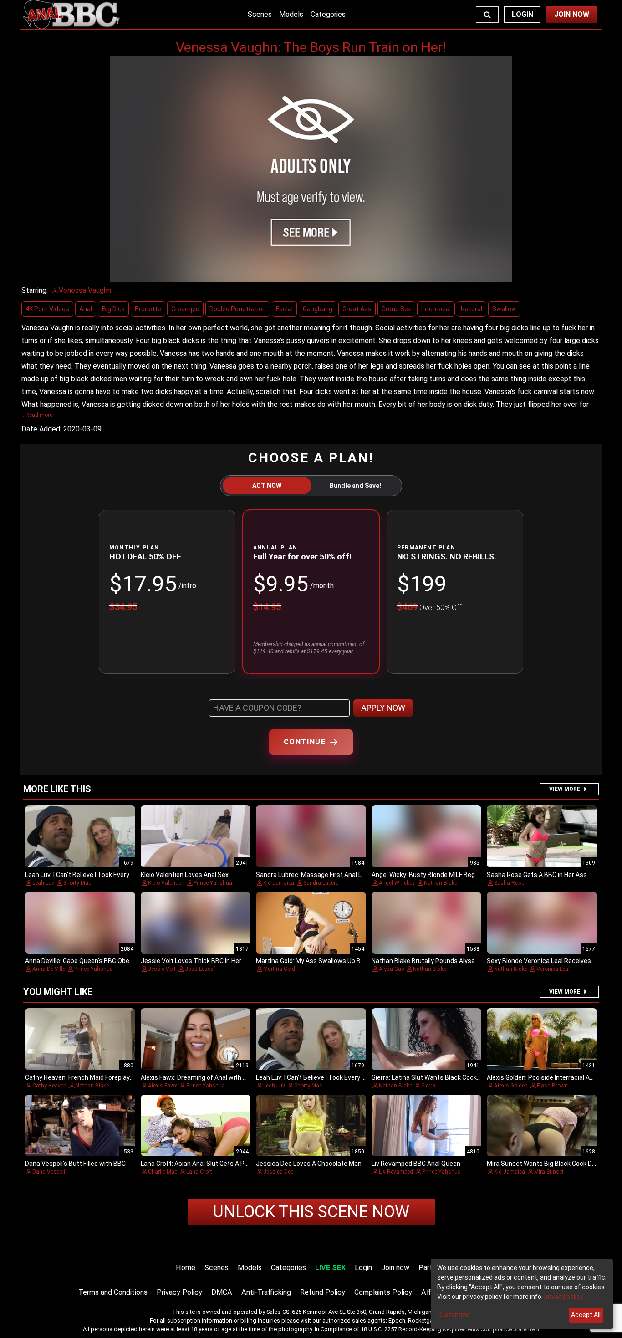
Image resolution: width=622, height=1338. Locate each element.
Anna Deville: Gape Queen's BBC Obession (85, 960)
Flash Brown (552, 1085)
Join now (395, 1267)
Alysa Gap (391, 969)
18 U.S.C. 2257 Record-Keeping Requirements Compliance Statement (450, 1329)
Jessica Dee (278, 1172)
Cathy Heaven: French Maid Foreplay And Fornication (101, 1077)
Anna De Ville (48, 969)
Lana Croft (199, 1172)
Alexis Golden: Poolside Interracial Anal (542, 1077)
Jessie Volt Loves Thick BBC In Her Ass (197, 960)
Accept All (586, 1314)
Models (291, 14)
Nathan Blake (440, 883)
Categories (328, 14)
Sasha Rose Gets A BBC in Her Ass (537, 874)
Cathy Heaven (49, 1085)
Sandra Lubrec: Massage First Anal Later (315, 874)
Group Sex (396, 309)
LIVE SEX (330, 1267)
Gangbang (317, 309)
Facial (284, 309)
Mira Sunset (549, 1172)
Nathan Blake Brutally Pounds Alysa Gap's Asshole (444, 960)
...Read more (36, 415)
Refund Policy (322, 1292)
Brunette (148, 309)
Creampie (185, 309)
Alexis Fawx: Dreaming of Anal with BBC (198, 1077)
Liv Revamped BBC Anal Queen (416, 1163)
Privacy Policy (179, 1292)
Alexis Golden (511, 1085)
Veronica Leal (553, 969)
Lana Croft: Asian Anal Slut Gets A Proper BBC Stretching (223, 1163)
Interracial (436, 309)
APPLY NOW (383, 708)
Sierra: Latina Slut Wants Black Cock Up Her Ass (441, 1077)
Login (522, 14)
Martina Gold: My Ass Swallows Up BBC (312, 960)
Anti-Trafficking (266, 1292)
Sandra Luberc (320, 883)
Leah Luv (43, 883)
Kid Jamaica (278, 883)
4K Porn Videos (47, 309)
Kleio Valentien (166, 883)
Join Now (571, 14)
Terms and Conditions (113, 1292)
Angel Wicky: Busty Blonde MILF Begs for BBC (437, 874)
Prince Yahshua (213, 883)
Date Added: (41, 429)
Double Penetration (237, 309)
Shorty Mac (77, 883)
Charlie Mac (162, 1172)
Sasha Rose (509, 883)
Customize (453, 1314)
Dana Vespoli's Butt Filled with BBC (75, 1163)
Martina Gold (279, 969)
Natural (471, 309)
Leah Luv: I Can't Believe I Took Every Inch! (84, 874)
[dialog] (522, 1294)
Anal (85, 309)
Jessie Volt (162, 969)
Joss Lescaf (200, 969)
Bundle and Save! (355, 485)
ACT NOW (266, 485)
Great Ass (357, 309)
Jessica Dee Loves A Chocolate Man (309, 1163)
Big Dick (113, 309)
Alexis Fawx (162, 1085)
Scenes (260, 14)
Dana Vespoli (48, 1172)
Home (185, 1267)
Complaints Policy (383, 1292)
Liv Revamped (396, 1172)
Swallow (504, 309)
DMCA (221, 1292)
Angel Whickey (397, 883)
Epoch (396, 1320)
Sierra (428, 1085)
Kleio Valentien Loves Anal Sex (185, 874)
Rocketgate (423, 1320)
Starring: (34, 290)
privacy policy (563, 1296)
